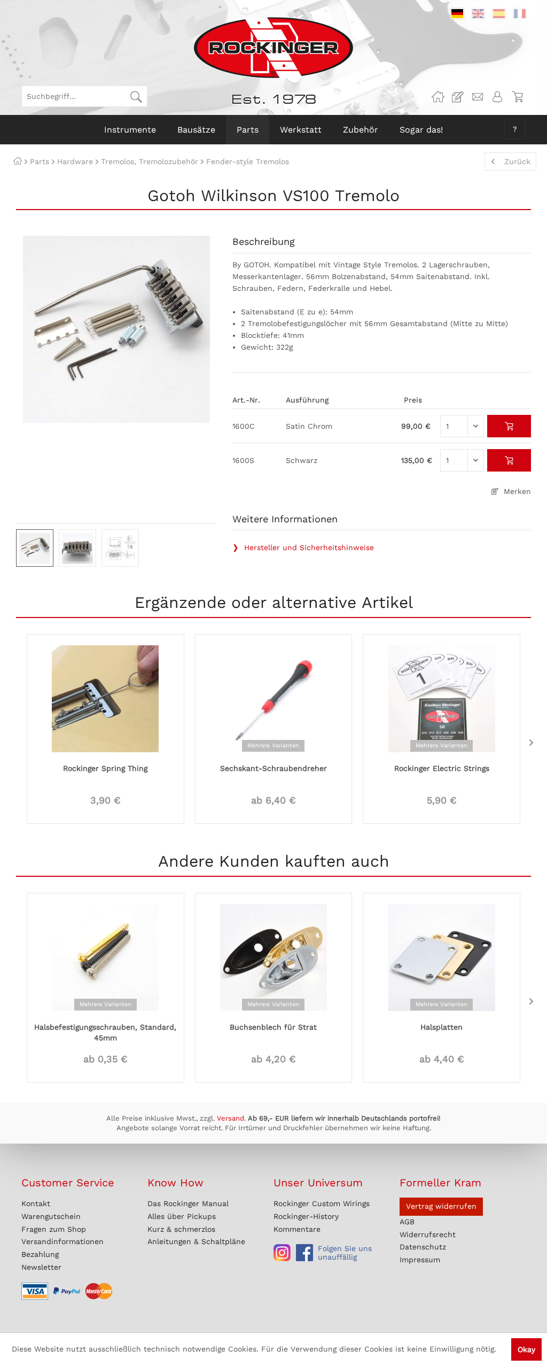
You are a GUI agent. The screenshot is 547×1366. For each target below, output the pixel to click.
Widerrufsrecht (428, 1234)
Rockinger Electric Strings (441, 768)
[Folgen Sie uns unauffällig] (282, 1252)
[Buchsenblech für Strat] (274, 956)
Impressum (420, 1259)
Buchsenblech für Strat (273, 1027)
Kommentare (297, 1229)
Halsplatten (441, 1027)
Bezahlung (40, 1254)
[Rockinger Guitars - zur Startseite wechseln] (273, 47)
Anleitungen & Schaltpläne (196, 1241)
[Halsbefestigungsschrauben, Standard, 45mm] (105, 956)
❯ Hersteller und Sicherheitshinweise (303, 547)
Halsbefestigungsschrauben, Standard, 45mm (105, 1032)
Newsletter (41, 1267)
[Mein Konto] (497, 96)
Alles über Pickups (181, 1216)
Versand (230, 1118)
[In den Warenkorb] (509, 426)
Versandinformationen (62, 1241)
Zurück (517, 161)
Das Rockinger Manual (188, 1203)
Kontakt (35, 1203)
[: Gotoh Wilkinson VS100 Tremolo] (34, 548)
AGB (407, 1221)
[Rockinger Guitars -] (438, 96)
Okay (526, 1349)
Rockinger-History (306, 1216)
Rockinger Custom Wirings (322, 1203)
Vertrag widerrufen (441, 1206)
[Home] (18, 161)
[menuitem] (84, 96)
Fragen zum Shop (53, 1229)
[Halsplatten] (441, 956)
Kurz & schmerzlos (181, 1229)
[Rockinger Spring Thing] (105, 697)
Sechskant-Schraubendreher (273, 768)
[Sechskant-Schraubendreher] (274, 697)
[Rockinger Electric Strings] (441, 697)
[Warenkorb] (517, 96)
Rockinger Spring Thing (105, 768)
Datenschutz (423, 1246)
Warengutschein (51, 1216)
